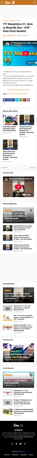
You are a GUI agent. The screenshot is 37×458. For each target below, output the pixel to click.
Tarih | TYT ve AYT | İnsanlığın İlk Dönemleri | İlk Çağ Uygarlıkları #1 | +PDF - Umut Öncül (24, 317)
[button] (2, 2)
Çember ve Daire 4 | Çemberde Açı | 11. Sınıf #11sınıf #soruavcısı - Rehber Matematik (18, 380)
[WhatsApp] (21, 99)
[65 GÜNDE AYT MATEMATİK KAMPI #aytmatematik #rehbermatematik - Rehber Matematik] (7, 412)
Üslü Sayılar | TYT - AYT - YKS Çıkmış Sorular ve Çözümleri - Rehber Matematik (15, 216)
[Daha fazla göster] (4, 103)
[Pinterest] (24, 99)
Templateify (21, 451)
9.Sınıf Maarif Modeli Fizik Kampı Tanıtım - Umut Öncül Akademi (9, 129)
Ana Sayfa (6, 20)
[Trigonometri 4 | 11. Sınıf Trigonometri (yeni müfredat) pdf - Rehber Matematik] (7, 393)
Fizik (12, 93)
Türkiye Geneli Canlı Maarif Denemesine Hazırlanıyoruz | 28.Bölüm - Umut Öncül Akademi (26, 130)
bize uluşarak (14, 437)
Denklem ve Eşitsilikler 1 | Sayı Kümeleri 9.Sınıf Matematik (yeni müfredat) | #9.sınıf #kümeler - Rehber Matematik (23, 327)
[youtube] (20, 443)
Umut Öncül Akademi (21, 93)
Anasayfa (7, 454)
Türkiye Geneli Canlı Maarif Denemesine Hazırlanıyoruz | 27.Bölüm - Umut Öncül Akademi (10, 155)
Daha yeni (5, 167)
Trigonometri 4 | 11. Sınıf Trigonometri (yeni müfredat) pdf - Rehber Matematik (23, 392)
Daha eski (32, 167)
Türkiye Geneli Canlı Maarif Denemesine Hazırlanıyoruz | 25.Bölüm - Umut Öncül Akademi (23, 237)
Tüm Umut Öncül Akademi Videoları (18, 90)
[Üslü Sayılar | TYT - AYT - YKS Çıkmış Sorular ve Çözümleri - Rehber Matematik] (7, 308)
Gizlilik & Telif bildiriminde (25, 437)
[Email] (28, 99)
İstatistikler (23, 454)
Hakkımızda (15, 454)
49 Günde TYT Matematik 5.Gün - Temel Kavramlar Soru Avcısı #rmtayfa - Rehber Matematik (23, 402)
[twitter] (16, 443)
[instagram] (24, 443)
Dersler (19, 20)
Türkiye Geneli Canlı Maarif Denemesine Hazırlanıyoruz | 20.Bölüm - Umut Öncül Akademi (23, 247)
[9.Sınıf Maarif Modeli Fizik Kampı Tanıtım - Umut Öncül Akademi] (10, 120)
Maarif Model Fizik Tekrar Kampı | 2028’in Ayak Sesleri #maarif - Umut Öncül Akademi (23, 227)
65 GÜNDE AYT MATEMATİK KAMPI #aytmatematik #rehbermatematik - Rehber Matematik (24, 411)
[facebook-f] (12, 443)
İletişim (31, 454)
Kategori (12, 20)
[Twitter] (17, 99)
